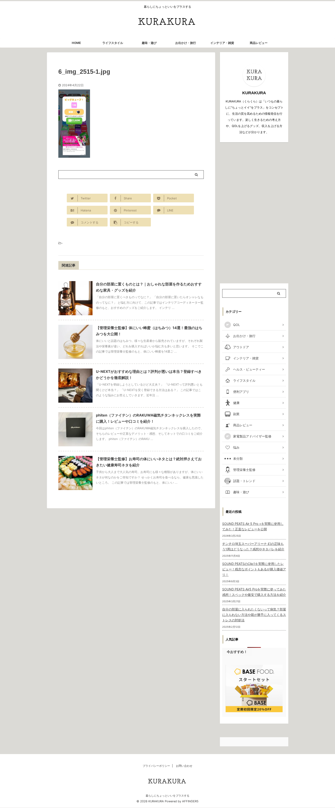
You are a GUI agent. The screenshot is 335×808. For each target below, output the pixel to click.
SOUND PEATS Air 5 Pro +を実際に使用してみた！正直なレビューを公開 (252, 526)
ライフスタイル (112, 43)
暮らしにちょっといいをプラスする (167, 795)
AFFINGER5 (190, 801)
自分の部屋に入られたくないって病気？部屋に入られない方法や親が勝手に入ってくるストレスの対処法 (254, 614)
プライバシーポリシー (156, 765)
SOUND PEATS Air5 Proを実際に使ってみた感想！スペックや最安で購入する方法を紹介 (254, 592)
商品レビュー (259, 43)
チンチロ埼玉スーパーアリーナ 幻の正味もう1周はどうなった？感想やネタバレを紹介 (253, 546)
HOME (76, 43)
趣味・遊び (149, 43)
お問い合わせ (184, 765)
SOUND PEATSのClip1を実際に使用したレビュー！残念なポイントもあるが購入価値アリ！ (254, 569)
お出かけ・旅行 (185, 43)
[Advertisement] (254, 213)
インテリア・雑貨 (222, 43)
